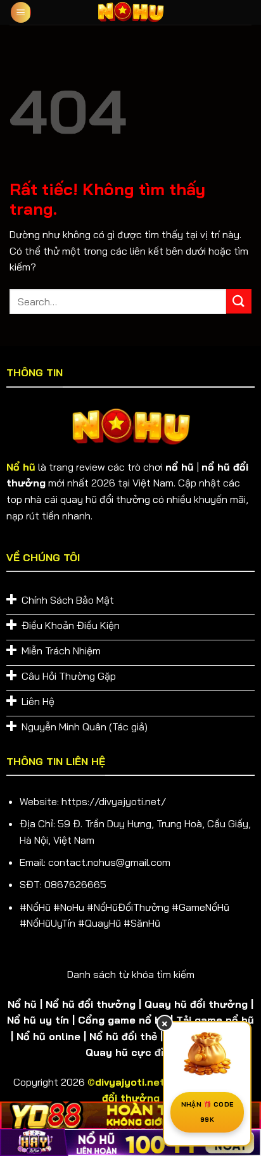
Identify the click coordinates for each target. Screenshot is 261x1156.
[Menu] (21, 12)
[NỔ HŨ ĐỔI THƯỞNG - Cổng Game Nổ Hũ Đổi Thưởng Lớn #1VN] (130, 12)
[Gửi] (238, 301)
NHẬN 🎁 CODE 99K (207, 1112)
